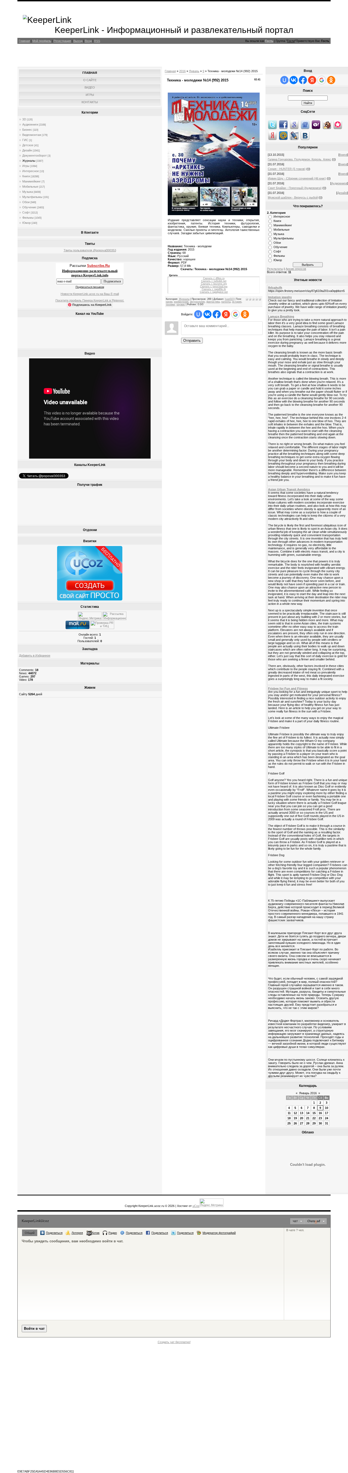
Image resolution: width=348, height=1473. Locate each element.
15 (314, 1113)
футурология (197, 301)
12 (295, 1113)
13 (301, 1113)
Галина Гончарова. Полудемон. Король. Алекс (299, 159)
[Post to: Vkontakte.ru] (305, 135)
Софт (26, 212)
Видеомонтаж (31, 134)
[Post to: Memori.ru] (337, 124)
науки (169, 301)
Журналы (28, 160)
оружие (180, 304)
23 (320, 1118)
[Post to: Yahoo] (315, 124)
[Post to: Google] (294, 124)
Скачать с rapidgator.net (214, 292)
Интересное (30, 171)
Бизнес (27, 129)
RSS (97, 40)
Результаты (275, 268)
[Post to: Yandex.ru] (272, 135)
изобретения (181, 301)
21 (307, 1118)
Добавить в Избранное (34, 655)
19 (295, 1118)
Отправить (192, 340)
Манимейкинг (31, 181)
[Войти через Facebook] (217, 314)
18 (289, 1118)
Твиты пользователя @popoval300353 (90, 250)
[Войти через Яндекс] (226, 314)
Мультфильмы (32, 197)
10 (326, 1107)
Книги (26, 176)
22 (314, 1118)
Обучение (29, 207)
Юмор (26, 222)
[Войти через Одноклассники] (245, 314)
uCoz (196, 1205)
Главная (24, 40)
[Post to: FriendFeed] (305, 124)
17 (326, 1113)
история (236, 301)
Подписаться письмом (90, 286)
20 (301, 1118)
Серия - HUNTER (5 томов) (287, 168)
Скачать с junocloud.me (214, 286)
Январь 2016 (308, 1093)
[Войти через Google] (235, 314)
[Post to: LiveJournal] (294, 135)
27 (301, 1123)
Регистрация (62, 40)
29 (314, 1123)
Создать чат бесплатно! (174, 1342)
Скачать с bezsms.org (214, 283)
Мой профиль (41, 40)
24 (326, 1118)
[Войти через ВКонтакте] (207, 314)
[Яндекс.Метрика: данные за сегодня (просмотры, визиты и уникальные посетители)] (90, 616)
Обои (26, 202)
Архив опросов (295, 268)
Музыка (27, 191)
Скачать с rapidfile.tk (214, 289)
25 (289, 1123)
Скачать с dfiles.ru (214, 278)
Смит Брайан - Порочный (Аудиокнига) (295, 188)
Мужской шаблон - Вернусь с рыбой (293, 197)
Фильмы (28, 217)
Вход (88, 40)
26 (295, 1123)
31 (326, 1123)
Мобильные (30, 186)
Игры (25, 165)
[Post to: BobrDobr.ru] (326, 124)
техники (170, 304)
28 (307, 1123)
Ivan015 (229, 299)
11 (289, 1113)
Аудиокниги (30, 124)
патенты (226, 301)
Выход (77, 40)
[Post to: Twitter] (272, 124)
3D (24, 119)
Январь (194, 71)
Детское (27, 145)
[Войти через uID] (198, 314)
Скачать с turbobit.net (213, 281)
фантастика (213, 301)
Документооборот (34, 155)
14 (307, 1113)
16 (320, 1113)
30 (320, 1123)
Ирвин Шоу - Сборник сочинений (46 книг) (297, 178)
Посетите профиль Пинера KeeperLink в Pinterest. (89, 300)
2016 (182, 71)
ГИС (25, 140)
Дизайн (27, 150)
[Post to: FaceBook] (283, 124)
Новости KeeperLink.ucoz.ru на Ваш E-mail (90, 293)
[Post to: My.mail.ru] (283, 135)
